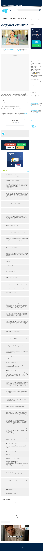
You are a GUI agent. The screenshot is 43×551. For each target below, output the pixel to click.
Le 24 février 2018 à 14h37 (12, 370)
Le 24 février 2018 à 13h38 (11, 356)
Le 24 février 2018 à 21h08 (12, 410)
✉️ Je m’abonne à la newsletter (36, 42)
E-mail (17, 517)
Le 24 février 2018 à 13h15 (16, 331)
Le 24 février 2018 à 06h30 (12, 292)
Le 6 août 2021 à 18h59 (12, 471)
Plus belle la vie (34, 3)
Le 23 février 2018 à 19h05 (14, 259)
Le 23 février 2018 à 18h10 (13, 209)
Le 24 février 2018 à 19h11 (12, 398)
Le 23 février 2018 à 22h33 (13, 283)
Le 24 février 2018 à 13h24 (16, 337)
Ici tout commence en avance (35, 105)
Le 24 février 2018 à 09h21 (13, 298)
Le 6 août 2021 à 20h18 (11, 479)
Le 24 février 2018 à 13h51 (14, 362)
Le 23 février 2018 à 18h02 (14, 180)
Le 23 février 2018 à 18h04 (12, 191)
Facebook (32, 121)
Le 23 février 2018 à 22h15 (14, 277)
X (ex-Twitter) (33, 120)
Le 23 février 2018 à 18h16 (14, 225)
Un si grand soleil (25, 3)
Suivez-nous (9, 1)
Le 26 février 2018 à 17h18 (12, 451)
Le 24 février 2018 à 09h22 (13, 311)
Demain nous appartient (6, 3)
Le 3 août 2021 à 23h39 (16, 458)
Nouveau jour (33, 112)
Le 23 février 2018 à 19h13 (11, 265)
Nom (17, 515)
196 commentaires (8, 21)
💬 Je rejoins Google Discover (36, 46)
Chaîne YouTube (11, 5)
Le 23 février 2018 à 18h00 (12, 174)
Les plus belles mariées (9, 49)
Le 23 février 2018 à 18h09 (13, 202)
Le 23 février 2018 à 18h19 (14, 231)
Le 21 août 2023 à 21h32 (12, 489)
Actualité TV (2, 21)
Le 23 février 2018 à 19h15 (11, 271)
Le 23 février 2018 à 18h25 (13, 247)
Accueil (3, 1)
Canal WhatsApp (19, 5)
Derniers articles (16, 1)
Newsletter (4, 5)
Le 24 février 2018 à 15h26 (12, 380)
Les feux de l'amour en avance (35, 110)
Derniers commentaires (26, 1)
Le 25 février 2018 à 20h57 (13, 443)
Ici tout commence (16, 3)
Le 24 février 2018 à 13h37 (11, 344)
